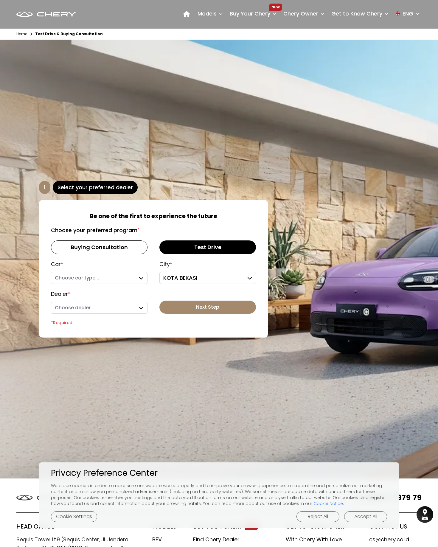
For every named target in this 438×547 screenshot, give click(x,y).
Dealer (61, 294)
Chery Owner (300, 13)
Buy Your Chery (250, 13)
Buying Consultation (99, 247)
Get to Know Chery (356, 13)
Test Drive (207, 247)
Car (57, 264)
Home (21, 34)
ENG (408, 13)
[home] (186, 14)
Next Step (207, 307)
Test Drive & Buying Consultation (69, 34)
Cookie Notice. (328, 503)
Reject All (318, 516)
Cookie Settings (74, 516)
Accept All (365, 516)
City (166, 264)
